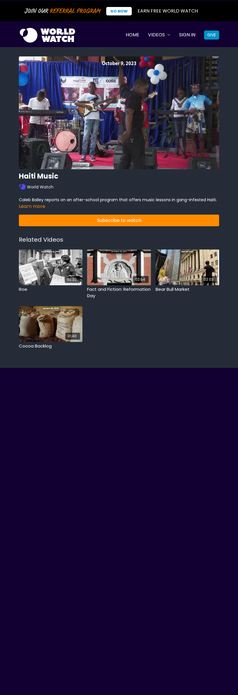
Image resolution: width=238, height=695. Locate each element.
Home (132, 34)
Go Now (119, 11)
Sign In (187, 34)
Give (211, 35)
